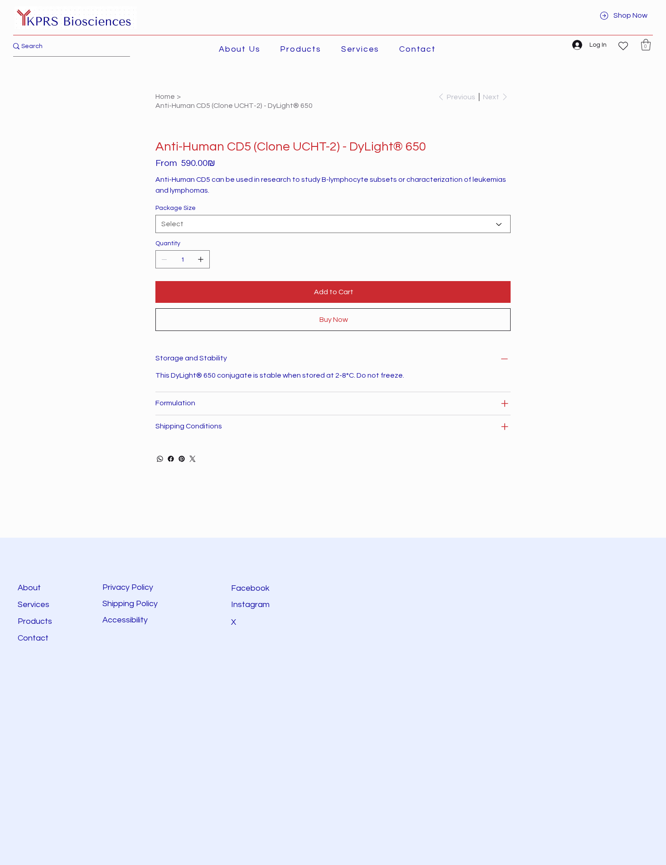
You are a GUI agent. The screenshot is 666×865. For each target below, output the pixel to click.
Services (33, 604)
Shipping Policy (130, 603)
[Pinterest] (181, 458)
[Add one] (201, 259)
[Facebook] (170, 458)
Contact (33, 638)
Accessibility (126, 620)
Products (35, 621)
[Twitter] (192, 458)
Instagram (250, 604)
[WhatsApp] (159, 458)
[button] (300, 49)
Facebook (250, 588)
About (29, 587)
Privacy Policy (127, 587)
